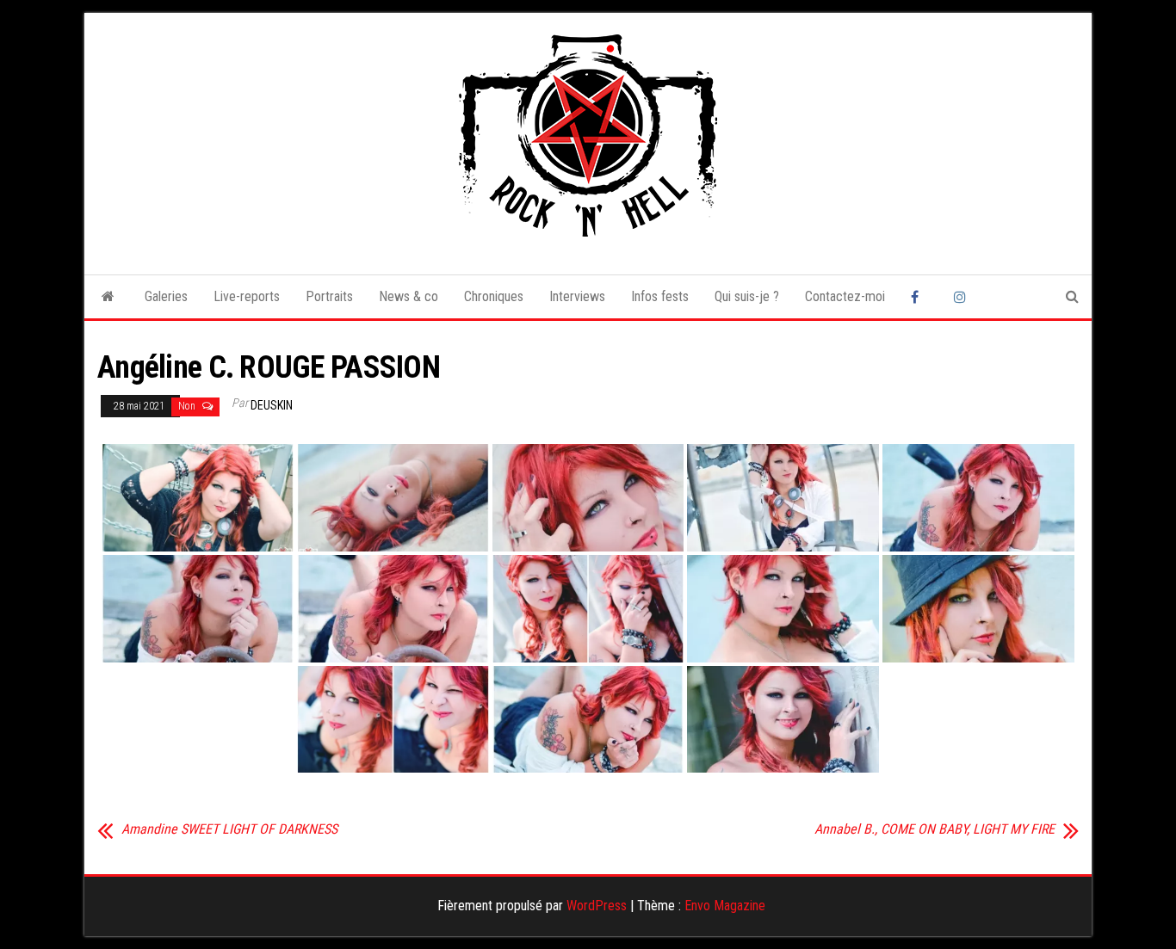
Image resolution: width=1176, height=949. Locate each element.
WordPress (596, 905)
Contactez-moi (845, 296)
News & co (408, 296)
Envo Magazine (724, 905)
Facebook (919, 296)
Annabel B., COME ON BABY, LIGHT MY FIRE (934, 829)
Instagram (962, 296)
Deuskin (272, 405)
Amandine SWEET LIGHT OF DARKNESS (229, 829)
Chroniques (493, 296)
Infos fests (660, 296)
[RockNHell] (108, 296)
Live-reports (247, 296)
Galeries (166, 296)
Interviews (577, 296)
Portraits (329, 296)
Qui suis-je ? (747, 296)
